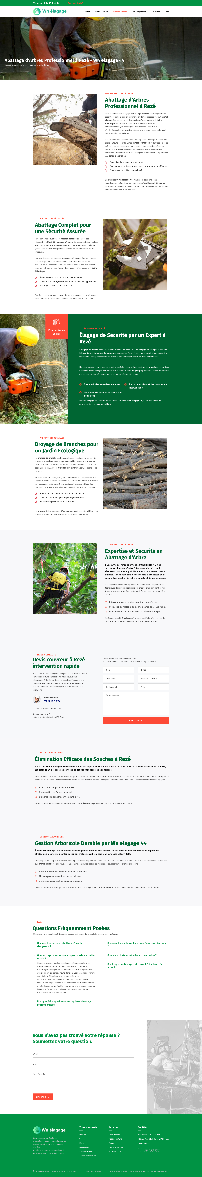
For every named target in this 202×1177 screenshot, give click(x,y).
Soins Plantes (101, 11)
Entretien (156, 11)
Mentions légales (93, 1171)
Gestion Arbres (120, 11)
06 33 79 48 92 (51, 3)
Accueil (86, 11)
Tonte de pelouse (116, 1147)
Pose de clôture (115, 1139)
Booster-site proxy (161, 1171)
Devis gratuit (143, 1143)
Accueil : (8, 65)
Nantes (82, 1134)
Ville (167, 11)
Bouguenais (84, 1147)
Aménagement (139, 11)
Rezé (81, 1143)
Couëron (83, 1139)
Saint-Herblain (85, 1151)
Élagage (112, 1143)
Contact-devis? (75, 3)
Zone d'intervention (87, 1155)
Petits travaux (115, 1151)
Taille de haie (114, 1134)
